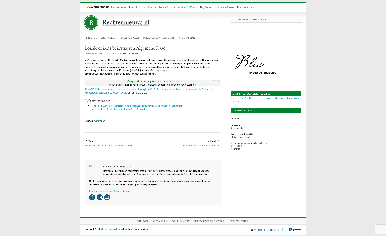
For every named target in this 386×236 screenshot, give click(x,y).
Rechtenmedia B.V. (111, 229)
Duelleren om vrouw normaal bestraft (202, 145)
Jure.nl (133, 7)
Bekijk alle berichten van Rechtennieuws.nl (110, 191)
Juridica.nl (182, 7)
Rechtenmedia (237, 128)
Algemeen (99, 120)
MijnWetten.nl (207, 7)
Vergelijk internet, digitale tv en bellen (148, 81)
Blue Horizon (236, 146)
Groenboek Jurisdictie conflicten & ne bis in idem (108, 145)
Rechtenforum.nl (167, 7)
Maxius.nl (143, 7)
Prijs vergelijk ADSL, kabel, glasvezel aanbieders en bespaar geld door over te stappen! (152, 84)
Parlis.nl (153, 7)
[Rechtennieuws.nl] (116, 29)
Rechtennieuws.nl (119, 7)
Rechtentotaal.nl (246, 7)
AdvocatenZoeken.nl (226, 7)
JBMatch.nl (194, 7)
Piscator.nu (235, 149)
